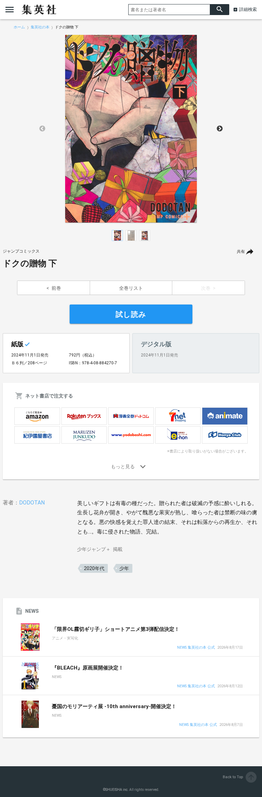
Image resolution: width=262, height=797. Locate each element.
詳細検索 (248, 9)
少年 (124, 568)
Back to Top (239, 777)
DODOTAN (32, 502)
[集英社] (38, 9)
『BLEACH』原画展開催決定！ (87, 668)
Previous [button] (42, 129)
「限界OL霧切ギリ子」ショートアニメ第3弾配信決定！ (115, 629)
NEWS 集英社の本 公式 (196, 648)
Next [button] (220, 129)
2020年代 (94, 568)
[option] (131, 129)
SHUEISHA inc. (117, 790)
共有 (241, 251)
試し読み (131, 314)
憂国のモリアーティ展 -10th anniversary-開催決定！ (114, 706)
